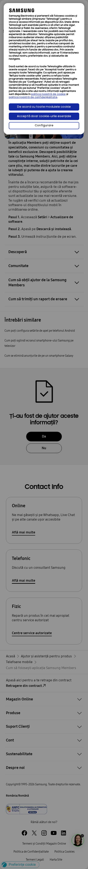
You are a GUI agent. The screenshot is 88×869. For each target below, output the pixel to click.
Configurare (44, 125)
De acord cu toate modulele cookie (44, 106)
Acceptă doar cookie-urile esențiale (44, 116)
